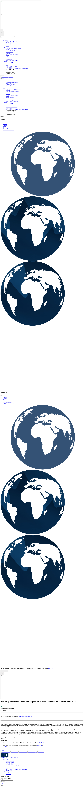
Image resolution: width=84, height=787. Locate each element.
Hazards (5, 125)
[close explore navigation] (1, 395)
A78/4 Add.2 (41, 742)
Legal (4, 771)
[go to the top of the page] (5, 755)
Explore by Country (10, 761)
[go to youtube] (4, 783)
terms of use (50, 668)
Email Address (6, 778)
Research (8, 53)
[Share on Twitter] (14, 752)
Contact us (15, 757)
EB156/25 (5, 746)
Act (4, 47)
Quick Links (5, 759)
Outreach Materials (10, 44)
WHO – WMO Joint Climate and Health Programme (17, 68)
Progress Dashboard (10, 42)
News (7, 65)
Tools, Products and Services (12, 60)
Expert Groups (9, 67)
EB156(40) (39, 745)
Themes (4, 126)
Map (4, 127)
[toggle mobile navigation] (2, 78)
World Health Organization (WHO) (26, 716)
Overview (8, 49)
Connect (5, 61)
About (7, 768)
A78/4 (9, 744)
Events (7, 63)
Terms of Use (8, 774)
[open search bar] (2, 30)
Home (2, 704)
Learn (4, 58)
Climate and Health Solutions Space (13, 48)
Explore (2, 75)
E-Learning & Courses (10, 43)
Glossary (7, 46)
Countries (5, 124)
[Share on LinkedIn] (22, 752)
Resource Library (9, 59)
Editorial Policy (9, 772)
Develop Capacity (9, 52)
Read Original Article (5, 750)
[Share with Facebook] (5, 752)
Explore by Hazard (10, 762)
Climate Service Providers (11, 66)
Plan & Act (8, 55)
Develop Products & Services (12, 54)
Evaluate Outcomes (10, 56)
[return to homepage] (7, 37)
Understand (5, 40)
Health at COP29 (9, 62)
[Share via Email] (40, 752)
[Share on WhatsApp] (32, 752)
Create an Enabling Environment (12, 50)
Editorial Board (9, 770)
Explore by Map (9, 764)
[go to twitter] (2, 783)
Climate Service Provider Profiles (13, 765)
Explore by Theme (10, 763)
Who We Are (6, 766)
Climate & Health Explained (12, 41)
